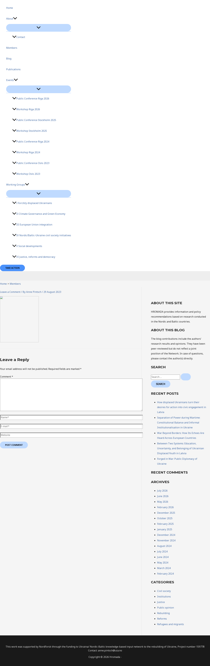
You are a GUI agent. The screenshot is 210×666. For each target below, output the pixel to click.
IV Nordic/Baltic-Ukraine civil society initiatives (43, 235)
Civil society (164, 591)
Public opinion (165, 607)
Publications (13, 69)
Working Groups (15, 184)
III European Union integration (34, 224)
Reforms (162, 618)
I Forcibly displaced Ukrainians (34, 203)
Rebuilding (163, 613)
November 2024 (166, 540)
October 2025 (164, 518)
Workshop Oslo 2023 (28, 174)
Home (9, 8)
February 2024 (165, 573)
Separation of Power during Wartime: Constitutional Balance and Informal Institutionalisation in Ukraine (178, 422)
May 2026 (162, 501)
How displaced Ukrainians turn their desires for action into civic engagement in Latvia (181, 407)
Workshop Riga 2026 (28, 109)
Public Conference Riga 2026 (32, 98)
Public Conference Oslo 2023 (32, 163)
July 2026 (162, 490)
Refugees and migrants (170, 624)
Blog (8, 58)
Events (10, 80)
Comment (6, 376)
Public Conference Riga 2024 (32, 141)
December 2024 (166, 535)
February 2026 (165, 507)
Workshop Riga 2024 (28, 152)
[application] (15, 18)
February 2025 (165, 524)
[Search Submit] (186, 376)
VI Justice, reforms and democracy (35, 257)
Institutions (164, 596)
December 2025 (166, 512)
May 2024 (162, 562)
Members (11, 47)
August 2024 (164, 546)
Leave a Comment (10, 292)
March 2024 (164, 568)
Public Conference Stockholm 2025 (36, 120)
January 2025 (164, 529)
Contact (20, 37)
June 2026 (162, 496)
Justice (161, 602)
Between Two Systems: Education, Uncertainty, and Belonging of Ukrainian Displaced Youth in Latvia (180, 448)
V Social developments (29, 246)
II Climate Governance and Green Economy (40, 213)
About (9, 18)
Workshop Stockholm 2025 (31, 130)
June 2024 (162, 557)
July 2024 (162, 551)
